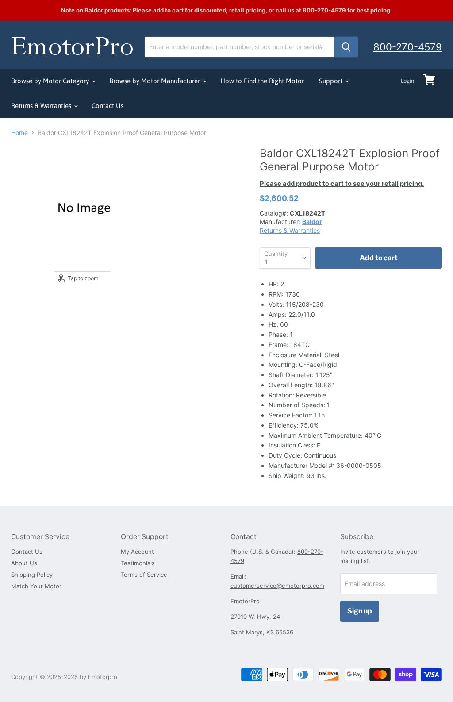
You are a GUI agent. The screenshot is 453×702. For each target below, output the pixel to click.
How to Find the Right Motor (262, 81)
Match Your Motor (36, 586)
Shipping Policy (32, 574)
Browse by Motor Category (51, 81)
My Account (137, 551)
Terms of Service (144, 574)
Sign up (359, 611)
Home (19, 132)
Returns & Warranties (42, 105)
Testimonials (138, 563)
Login (407, 80)
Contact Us (107, 105)
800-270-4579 (407, 47)
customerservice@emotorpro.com (277, 585)
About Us (24, 563)
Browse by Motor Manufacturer (155, 81)
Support (331, 81)
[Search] (346, 47)
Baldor (312, 221)
